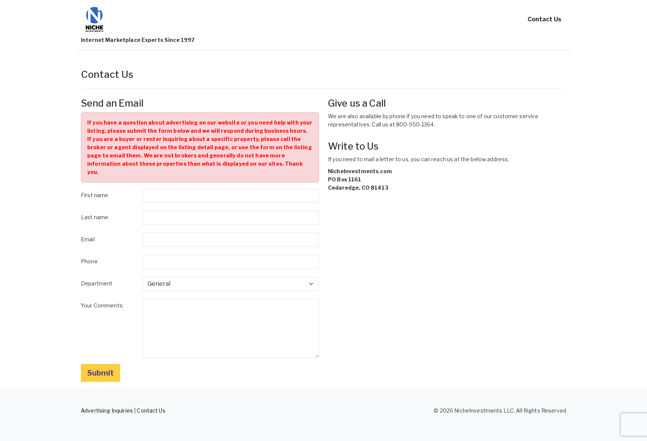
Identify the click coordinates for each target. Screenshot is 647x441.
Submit (100, 372)
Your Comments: (102, 305)
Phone (89, 261)
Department (96, 283)
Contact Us (544, 19)
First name (94, 195)
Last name (94, 217)
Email (88, 239)
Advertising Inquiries (107, 410)
